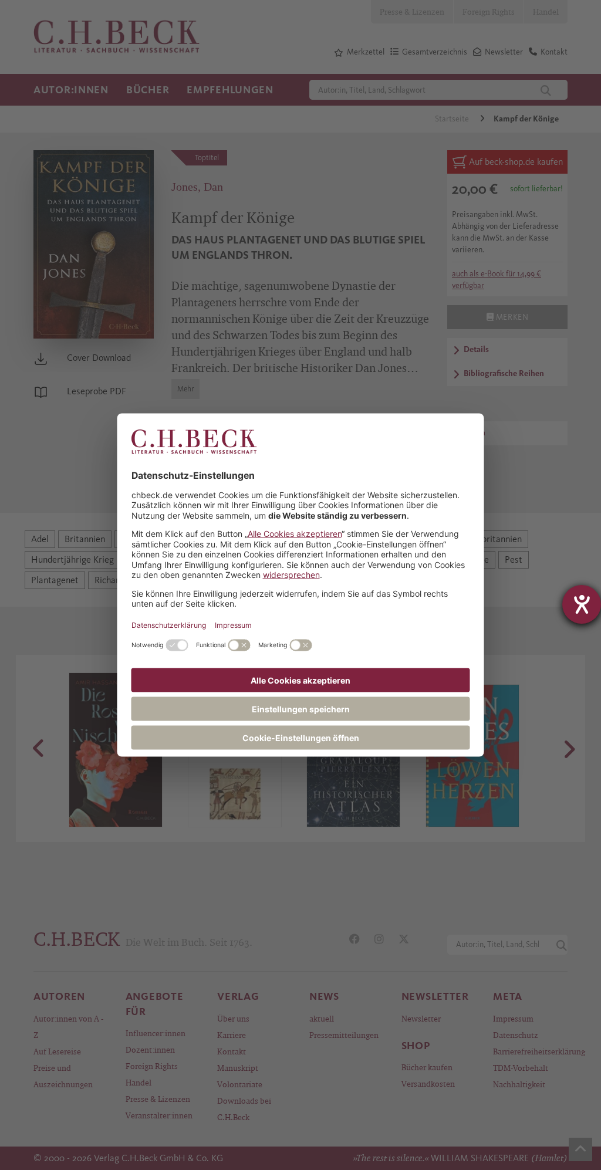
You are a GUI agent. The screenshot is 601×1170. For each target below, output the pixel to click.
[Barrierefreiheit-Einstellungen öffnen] (581, 604)
